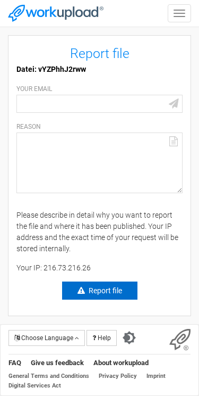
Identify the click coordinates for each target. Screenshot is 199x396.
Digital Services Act (34, 385)
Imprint (156, 376)
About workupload (121, 363)
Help (103, 338)
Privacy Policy (118, 376)
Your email (34, 89)
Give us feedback (57, 363)
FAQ (14, 363)
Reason (28, 126)
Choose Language (47, 338)
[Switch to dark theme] (129, 338)
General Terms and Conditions (48, 376)
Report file (105, 290)
